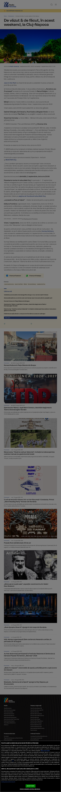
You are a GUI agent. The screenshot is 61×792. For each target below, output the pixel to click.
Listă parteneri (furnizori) (8, 781)
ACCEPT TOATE (30, 785)
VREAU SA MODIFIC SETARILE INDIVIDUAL (30, 789)
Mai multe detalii (45, 750)
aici (13, 760)
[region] (30, 766)
